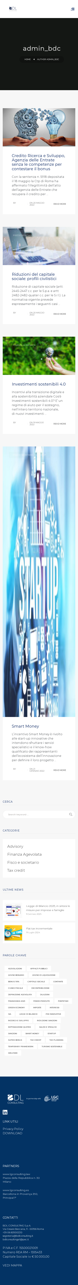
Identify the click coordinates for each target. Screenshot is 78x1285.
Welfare (13, 1053)
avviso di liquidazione (44, 975)
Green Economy (16, 1007)
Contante (58, 981)
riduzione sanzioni (47, 1020)
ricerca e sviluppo (18, 1020)
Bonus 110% (13, 981)
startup (52, 1033)
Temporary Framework (20, 1046)
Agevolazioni (15, 968)
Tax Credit (35, 1040)
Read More (59, 204)
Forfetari (63, 1001)
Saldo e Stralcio (48, 1027)
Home (27, 59)
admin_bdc (19, 205)
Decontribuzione (40, 988)
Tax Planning (56, 1040)
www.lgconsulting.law (16, 1174)
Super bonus (15, 1040)
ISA (9, 1014)
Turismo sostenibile (52, 1046)
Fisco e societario (23, 235)
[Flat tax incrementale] (13, 932)
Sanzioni (12, 1033)
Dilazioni (45, 994)
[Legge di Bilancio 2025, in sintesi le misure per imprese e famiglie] (13, 910)
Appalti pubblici (39, 968)
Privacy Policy (13, 1129)
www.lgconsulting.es (16, 1190)
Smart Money (25, 726)
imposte (37, 1007)
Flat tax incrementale (39, 928)
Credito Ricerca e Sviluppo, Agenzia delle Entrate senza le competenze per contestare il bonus (38, 162)
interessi (54, 1007)
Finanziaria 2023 (16, 1001)
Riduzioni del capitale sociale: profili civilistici (34, 276)
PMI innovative (53, 1014)
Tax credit (19, 116)
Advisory (15, 846)
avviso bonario (16, 975)
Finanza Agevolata (24, 345)
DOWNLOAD (12, 1133)
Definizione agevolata (20, 994)
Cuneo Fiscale (15, 988)
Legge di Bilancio (28, 1014)
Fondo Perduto (41, 1001)
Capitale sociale (36, 981)
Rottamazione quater (19, 1027)
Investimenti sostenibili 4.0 (39, 384)
